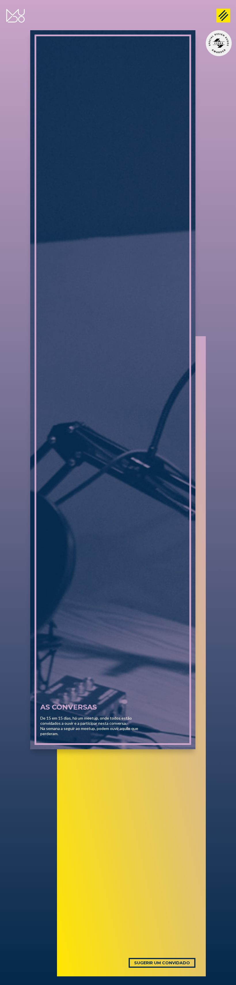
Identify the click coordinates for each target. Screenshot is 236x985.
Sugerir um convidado (162, 962)
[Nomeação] (219, 43)
